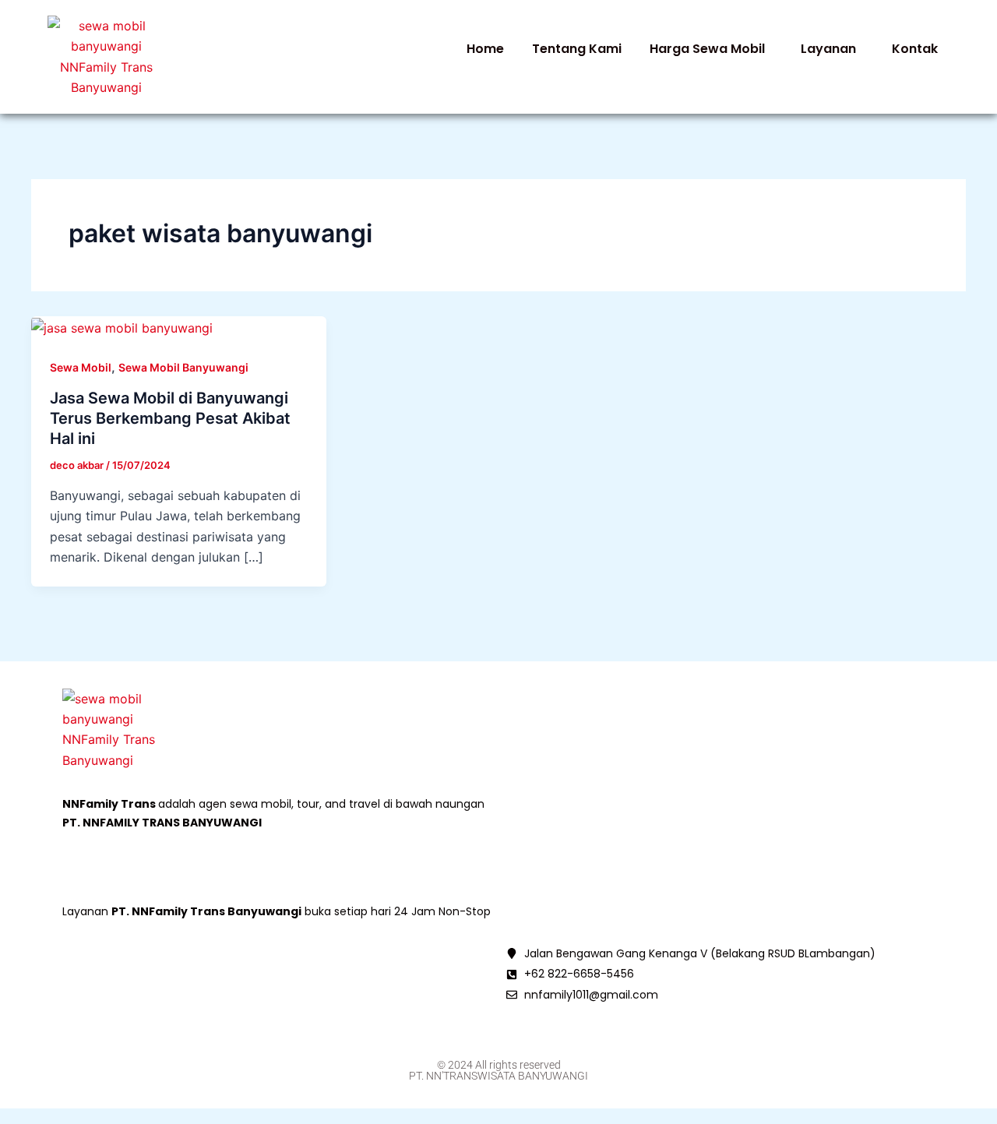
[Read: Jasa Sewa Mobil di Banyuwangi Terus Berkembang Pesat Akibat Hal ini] (122, 326)
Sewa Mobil (80, 367)
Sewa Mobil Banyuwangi (183, 367)
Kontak (915, 49)
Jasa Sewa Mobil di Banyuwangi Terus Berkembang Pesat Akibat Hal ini (170, 418)
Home (485, 49)
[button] (711, 49)
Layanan (828, 49)
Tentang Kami (577, 49)
